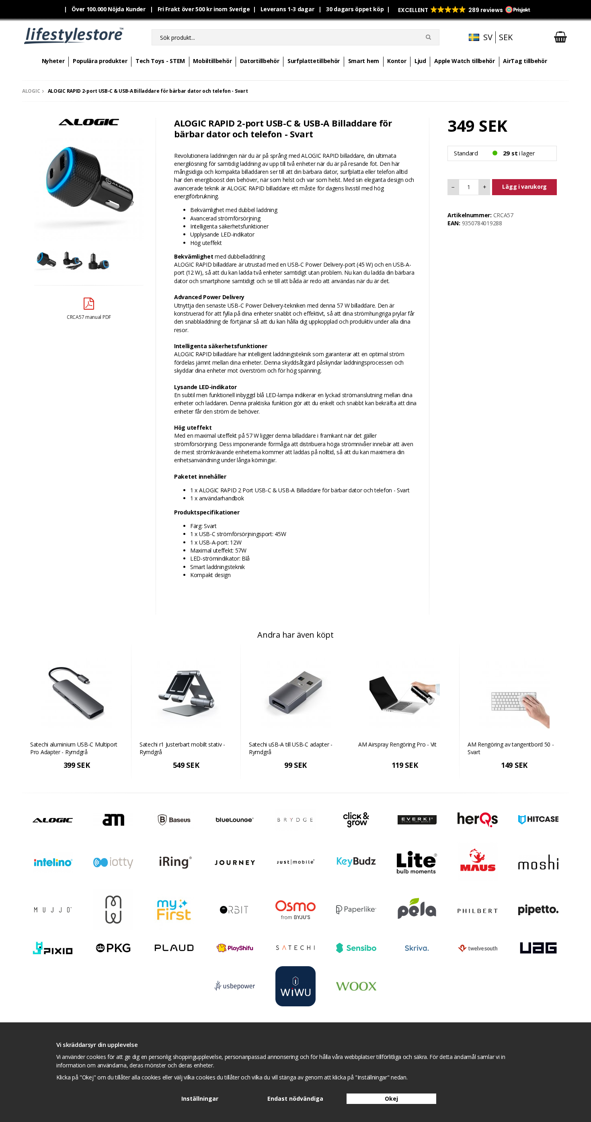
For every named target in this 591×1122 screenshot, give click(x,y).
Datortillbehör (259, 61)
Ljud (420, 61)
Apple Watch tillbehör (464, 61)
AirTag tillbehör (525, 61)
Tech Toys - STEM (160, 61)
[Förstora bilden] (89, 186)
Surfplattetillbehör (313, 61)
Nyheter (53, 61)
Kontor (396, 61)
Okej (391, 1098)
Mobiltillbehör (212, 61)
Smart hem (363, 61)
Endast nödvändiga (295, 1098)
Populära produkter (100, 61)
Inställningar (199, 1098)
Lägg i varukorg (524, 186)
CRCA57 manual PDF (89, 317)
